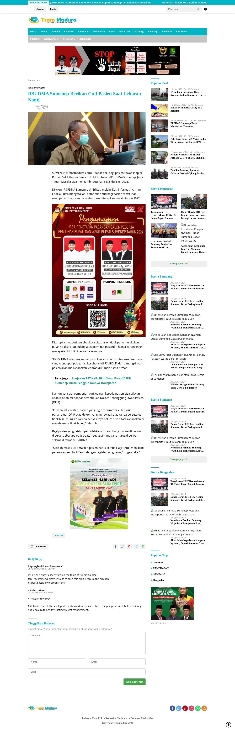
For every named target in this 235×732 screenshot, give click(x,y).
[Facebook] (172, 708)
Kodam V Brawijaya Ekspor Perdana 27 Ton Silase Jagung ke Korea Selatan (187, 156)
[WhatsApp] (198, 708)
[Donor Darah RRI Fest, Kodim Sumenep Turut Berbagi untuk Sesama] (194, 201)
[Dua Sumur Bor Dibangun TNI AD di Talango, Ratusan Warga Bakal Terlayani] (179, 357)
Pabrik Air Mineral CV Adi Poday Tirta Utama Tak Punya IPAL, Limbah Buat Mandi (188, 141)
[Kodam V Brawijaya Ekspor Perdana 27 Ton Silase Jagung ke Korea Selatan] (159, 157)
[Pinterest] (185, 708)
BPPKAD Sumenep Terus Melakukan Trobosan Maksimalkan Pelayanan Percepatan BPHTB (183, 125)
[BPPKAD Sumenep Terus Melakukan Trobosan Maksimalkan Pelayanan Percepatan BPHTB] (159, 125)
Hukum (56, 31)
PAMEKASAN (51, 39)
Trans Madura (41, 105)
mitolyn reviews (36, 590)
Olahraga (153, 31)
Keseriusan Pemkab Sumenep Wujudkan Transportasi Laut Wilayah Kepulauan (161, 244)
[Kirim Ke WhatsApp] (143, 546)
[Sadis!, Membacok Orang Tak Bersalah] (159, 110)
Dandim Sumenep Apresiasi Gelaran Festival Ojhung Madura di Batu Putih (188, 172)
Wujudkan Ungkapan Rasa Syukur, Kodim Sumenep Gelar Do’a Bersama (187, 94)
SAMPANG (69, 39)
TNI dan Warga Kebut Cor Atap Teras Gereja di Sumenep (187, 386)
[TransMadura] (54, 20)
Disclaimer (122, 718)
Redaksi (40, 9)
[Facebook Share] (115, 546)
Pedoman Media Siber (142, 718)
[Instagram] (191, 708)
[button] (198, 9)
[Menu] (30, 9)
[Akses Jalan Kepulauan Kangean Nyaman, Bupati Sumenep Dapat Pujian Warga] (194, 233)
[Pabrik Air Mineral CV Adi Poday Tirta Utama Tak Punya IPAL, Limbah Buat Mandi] (159, 141)
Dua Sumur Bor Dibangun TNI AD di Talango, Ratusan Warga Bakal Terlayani (186, 366)
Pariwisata (181, 31)
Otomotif (167, 31)
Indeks (53, 9)
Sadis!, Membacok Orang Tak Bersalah (186, 109)
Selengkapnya (177, 263)
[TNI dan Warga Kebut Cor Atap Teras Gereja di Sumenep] (179, 377)
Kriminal (69, 31)
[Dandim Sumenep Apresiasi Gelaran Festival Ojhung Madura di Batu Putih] (159, 172)
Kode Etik (97, 718)
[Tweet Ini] (122, 546)
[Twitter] (178, 708)
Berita (33, 31)
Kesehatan (83, 31)
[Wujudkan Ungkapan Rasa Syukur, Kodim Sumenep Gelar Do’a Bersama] (159, 94)
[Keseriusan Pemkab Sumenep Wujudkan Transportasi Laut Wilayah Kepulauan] (164, 230)
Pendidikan (99, 31)
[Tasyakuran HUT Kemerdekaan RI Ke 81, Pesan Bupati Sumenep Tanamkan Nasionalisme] (164, 201)
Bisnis (112, 31)
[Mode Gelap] (205, 9)
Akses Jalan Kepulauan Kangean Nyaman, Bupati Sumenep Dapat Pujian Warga (193, 249)
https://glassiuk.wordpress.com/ (45, 566)
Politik (44, 31)
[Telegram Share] (136, 546)
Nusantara (124, 31)
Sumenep (35, 39)
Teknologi (139, 31)
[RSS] (204, 708)
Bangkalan (85, 39)
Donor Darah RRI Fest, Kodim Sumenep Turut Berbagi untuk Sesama (174, 2)
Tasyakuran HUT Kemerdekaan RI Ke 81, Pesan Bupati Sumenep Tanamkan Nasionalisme (70, 2)
